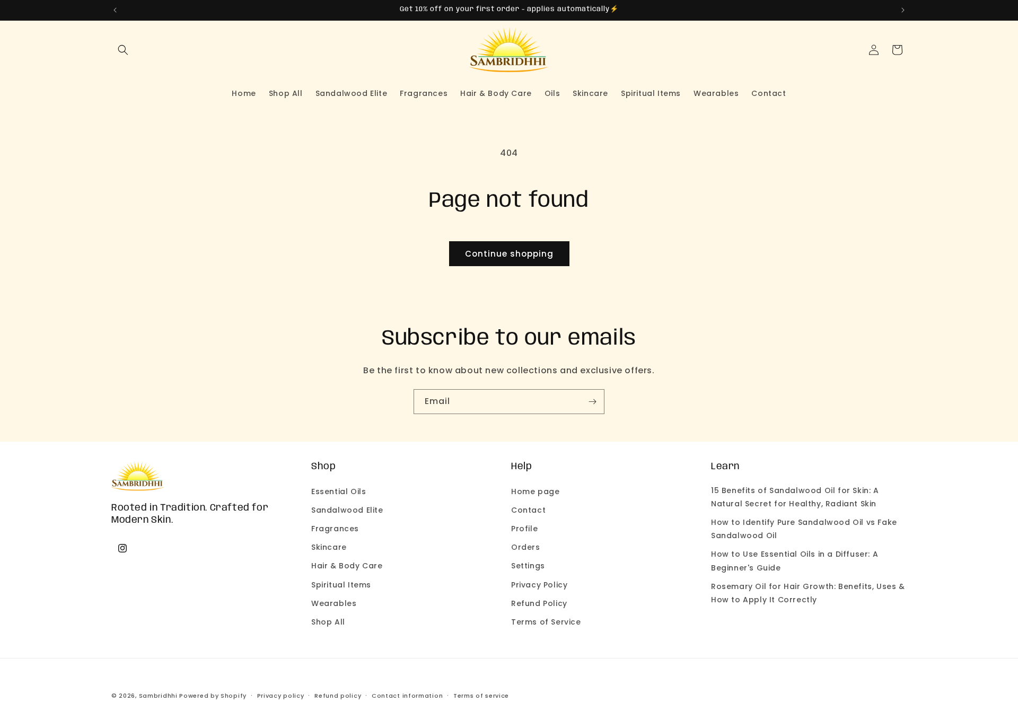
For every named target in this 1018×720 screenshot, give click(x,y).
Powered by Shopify (213, 695)
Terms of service (481, 695)
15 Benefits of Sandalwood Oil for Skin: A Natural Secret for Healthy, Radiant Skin (795, 496)
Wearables (333, 603)
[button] (123, 50)
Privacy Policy (539, 584)
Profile (524, 528)
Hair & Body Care (347, 565)
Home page (535, 491)
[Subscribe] (592, 401)
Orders (525, 547)
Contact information (407, 695)
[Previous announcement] (115, 10)
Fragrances (335, 528)
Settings (528, 565)
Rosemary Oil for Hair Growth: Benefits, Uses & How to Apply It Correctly (808, 592)
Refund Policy (539, 603)
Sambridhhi (158, 695)
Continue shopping (509, 253)
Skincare (329, 547)
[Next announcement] (903, 10)
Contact (528, 509)
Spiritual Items (341, 584)
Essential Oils (338, 491)
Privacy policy (280, 695)
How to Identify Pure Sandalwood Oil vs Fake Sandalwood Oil (804, 528)
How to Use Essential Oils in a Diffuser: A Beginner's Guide (794, 561)
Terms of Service (546, 621)
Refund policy (337, 695)
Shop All (328, 621)
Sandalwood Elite (347, 509)
